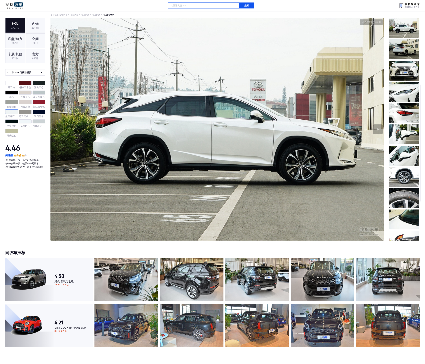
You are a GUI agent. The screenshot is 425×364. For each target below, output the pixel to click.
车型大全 (74, 15)
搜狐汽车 (14, 5)
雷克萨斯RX (108, 15)
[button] (133, 129)
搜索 (246, 5)
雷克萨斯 (85, 15)
